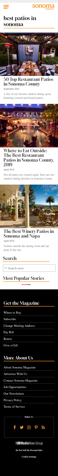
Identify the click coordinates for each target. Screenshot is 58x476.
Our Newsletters (14, 393)
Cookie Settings (29, 456)
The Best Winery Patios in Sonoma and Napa (29, 233)
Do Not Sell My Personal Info (29, 450)
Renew (8, 339)
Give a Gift (11, 345)
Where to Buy (12, 312)
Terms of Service (14, 406)
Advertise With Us (15, 374)
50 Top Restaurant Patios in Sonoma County (28, 81)
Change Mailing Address (19, 326)
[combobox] (29, 268)
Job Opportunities (15, 387)
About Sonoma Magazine (20, 367)
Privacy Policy (13, 400)
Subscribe (10, 319)
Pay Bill (9, 332)
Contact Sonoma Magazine (21, 380)
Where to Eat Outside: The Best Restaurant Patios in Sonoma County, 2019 (29, 157)
